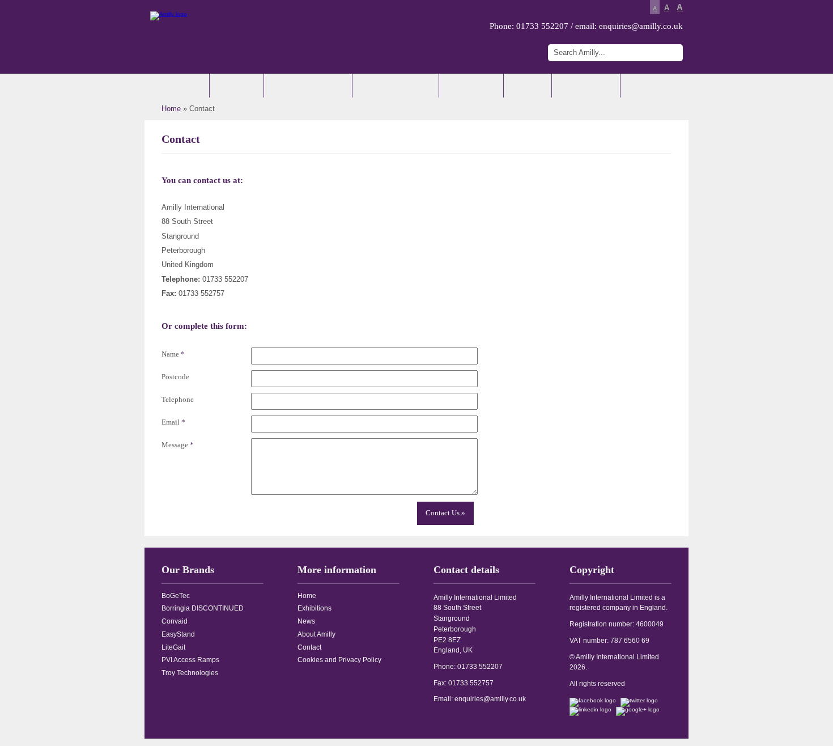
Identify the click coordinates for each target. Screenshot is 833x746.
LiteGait (173, 647)
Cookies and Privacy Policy (339, 660)
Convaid (175, 621)
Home (184, 86)
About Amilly (585, 86)
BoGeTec (176, 596)
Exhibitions (470, 86)
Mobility (236, 86)
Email (173, 422)
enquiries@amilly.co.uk (641, 26)
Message (178, 444)
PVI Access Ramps (190, 660)
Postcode (175, 376)
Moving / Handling (395, 86)
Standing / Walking (307, 86)
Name (173, 354)
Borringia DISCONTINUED (203, 608)
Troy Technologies (190, 673)
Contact (646, 86)
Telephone (178, 399)
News (527, 86)
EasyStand (178, 634)
